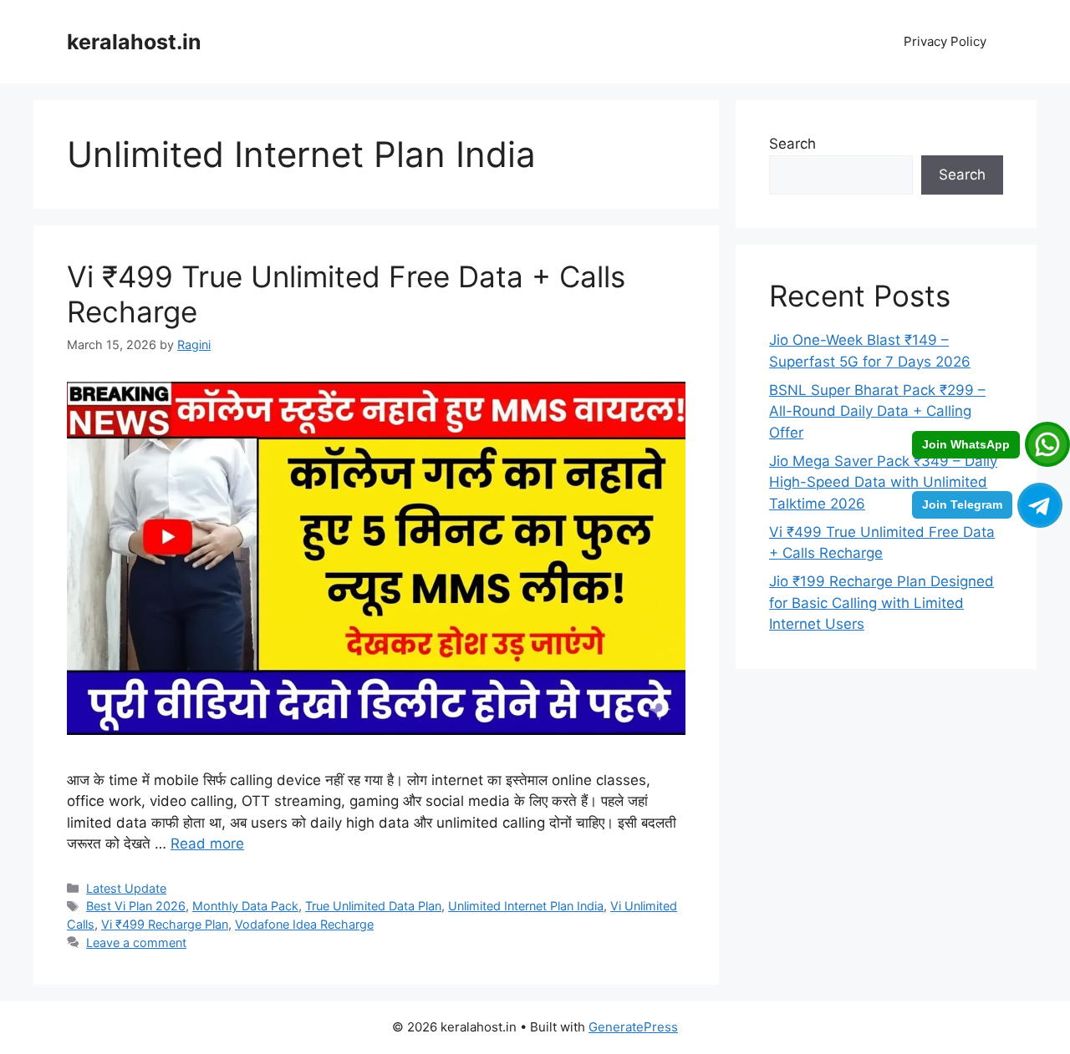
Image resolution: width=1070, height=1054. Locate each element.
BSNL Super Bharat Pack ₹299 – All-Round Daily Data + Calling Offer (877, 411)
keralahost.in (134, 41)
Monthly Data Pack (245, 906)
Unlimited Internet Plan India (526, 906)
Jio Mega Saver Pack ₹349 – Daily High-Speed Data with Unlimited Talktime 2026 (883, 482)
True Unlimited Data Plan (373, 906)
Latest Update (126, 888)
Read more (207, 843)
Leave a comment (136, 942)
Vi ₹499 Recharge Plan (164, 924)
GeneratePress (633, 1027)
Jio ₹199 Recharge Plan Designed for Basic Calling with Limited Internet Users (881, 602)
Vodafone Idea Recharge (304, 924)
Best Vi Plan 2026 (136, 906)
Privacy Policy (945, 41)
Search (792, 143)
